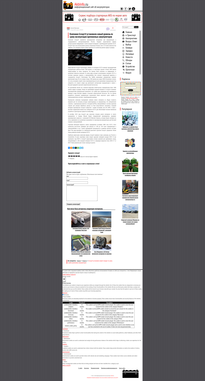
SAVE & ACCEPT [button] (66, 365)
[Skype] (80, 148)
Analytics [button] (64, 344)
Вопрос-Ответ (131, 41)
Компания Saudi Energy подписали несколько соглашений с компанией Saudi (101, 230)
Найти (136, 27)
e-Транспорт (131, 35)
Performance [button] (65, 336)
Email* (68, 180)
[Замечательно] (79, 156)
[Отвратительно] (69, 156)
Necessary (66, 295)
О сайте (80, 368)
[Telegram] (82, 148)
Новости (129, 57)
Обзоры (129, 60)
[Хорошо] (76, 156)
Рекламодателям (95, 368)
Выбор (128, 44)
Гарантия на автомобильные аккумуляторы (130, 152)
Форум (128, 72)
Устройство (130, 66)
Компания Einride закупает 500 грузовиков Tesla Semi (81, 229)
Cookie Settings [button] (66, 274)
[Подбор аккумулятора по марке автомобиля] (102, 17)
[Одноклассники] (71, 148)
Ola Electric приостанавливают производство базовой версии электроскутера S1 (130, 197)
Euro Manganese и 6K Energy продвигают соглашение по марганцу (101, 253)
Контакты (86, 368)
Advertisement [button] (66, 352)
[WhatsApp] (78, 148)
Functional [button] (65, 329)
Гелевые (129, 47)
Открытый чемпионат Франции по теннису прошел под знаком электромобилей (130, 222)
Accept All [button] (73, 274)
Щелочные (130, 69)
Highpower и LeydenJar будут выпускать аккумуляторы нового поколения (130, 129)
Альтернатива (131, 38)
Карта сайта (122, 368)
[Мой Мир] (73, 148)
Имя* (67, 176)
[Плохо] (71, 156)
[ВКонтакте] (69, 148)
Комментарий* (70, 185)
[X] (76, 148)
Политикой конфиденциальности (132, 98)
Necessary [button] (64, 293)
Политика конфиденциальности (109, 368)
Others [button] (64, 360)
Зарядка (129, 50)
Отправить (131, 90)
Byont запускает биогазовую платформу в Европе (130, 174)
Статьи (128, 63)
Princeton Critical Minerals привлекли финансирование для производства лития (81, 254)
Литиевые (130, 53)
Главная (129, 32)
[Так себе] (74, 156)
